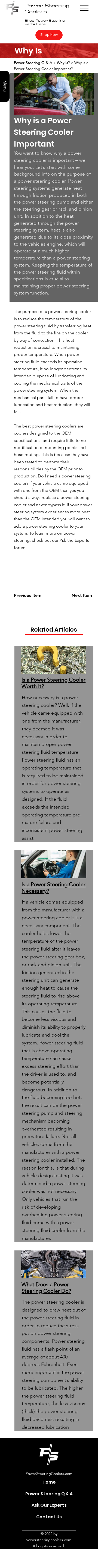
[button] (5, 86)
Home (49, 1482)
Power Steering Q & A (49, 1494)
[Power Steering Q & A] (80, 1494)
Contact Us (49, 1517)
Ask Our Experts (49, 1505)
